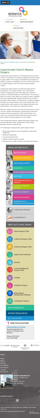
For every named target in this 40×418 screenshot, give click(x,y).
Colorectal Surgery (22, 158)
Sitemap (19, 407)
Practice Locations (19, 323)
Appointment (26, 22)
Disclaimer (8, 407)
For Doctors (4, 367)
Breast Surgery (20, 153)
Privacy (14, 407)
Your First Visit (16, 318)
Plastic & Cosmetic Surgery (21, 187)
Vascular (18, 176)
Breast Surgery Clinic (21, 231)
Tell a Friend (32, 407)
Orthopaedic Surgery (21, 301)
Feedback (25, 407)
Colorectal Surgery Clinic (23, 239)
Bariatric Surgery (14, 62)
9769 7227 (9, 22)
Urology (17, 278)
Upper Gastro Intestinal (24, 172)
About (2, 361)
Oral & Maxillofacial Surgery (22, 181)
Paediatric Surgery (22, 197)
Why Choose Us (16, 307)
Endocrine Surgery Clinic (23, 247)
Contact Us (3, 409)
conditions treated (22, 210)
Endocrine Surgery (22, 163)
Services (6, 62)
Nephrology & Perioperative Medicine (23, 202)
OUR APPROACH (20, 217)
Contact (3, 370)
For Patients (4, 365)
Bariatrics (18, 168)
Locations (18, 28)
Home (2, 62)
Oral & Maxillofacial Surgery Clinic (21, 269)
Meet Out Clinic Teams (19, 224)
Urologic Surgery (21, 192)
